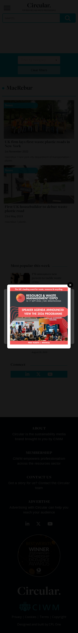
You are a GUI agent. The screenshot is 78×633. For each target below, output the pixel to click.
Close (70, 285)
